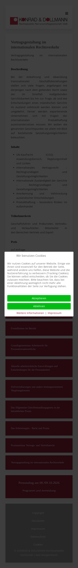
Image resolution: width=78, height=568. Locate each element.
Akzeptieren (39, 298)
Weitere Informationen (30, 313)
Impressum (54, 313)
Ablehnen (39, 306)
